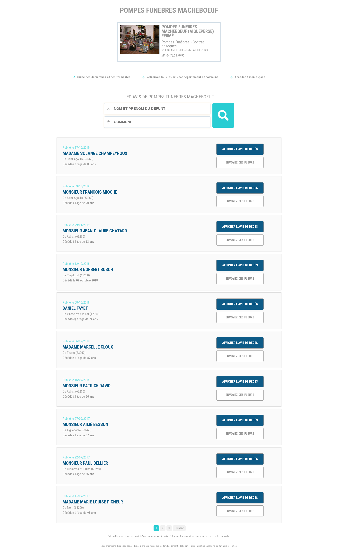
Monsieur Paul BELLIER (85, 463)
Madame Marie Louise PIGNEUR (93, 502)
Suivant (179, 528)
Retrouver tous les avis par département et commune (182, 77)
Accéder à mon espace (250, 77)
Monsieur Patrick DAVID (87, 386)
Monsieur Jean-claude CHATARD (95, 231)
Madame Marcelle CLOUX (88, 347)
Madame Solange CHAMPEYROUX (95, 153)
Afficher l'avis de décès (240, 149)
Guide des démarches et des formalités (103, 77)
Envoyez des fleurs (240, 162)
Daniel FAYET (75, 308)
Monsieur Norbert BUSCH (88, 269)
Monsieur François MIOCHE (90, 192)
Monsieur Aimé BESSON (85, 424)
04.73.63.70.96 (175, 55)
